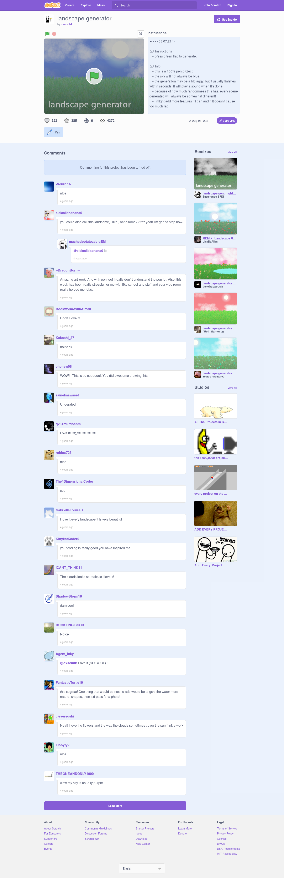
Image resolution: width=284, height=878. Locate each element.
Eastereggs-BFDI (213, 196)
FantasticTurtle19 (69, 682)
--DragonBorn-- (68, 270)
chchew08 (64, 366)
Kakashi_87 (65, 337)
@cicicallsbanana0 (88, 250)
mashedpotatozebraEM (87, 241)
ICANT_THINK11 (69, 567)
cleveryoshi (65, 716)
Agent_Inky (65, 653)
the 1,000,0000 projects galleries (211, 458)
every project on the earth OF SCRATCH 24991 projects (211, 494)
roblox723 (64, 452)
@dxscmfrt (68, 662)
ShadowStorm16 (69, 596)
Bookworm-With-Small (73, 308)
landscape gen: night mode (220, 193)
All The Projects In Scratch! (211, 422)
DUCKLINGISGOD (70, 625)
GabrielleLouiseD (69, 510)
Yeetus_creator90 (213, 376)
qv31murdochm (68, 423)
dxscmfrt (66, 24)
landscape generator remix (220, 283)
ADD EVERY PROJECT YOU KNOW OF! (211, 529)
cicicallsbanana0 (69, 212)
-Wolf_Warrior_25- (214, 331)
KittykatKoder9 (67, 538)
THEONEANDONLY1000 (75, 773)
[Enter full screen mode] (140, 33)
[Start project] (47, 34)
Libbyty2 (62, 744)
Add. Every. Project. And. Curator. (211, 565)
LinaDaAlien (210, 241)
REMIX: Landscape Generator (220, 238)
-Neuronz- (63, 184)
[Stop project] (54, 34)
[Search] (116, 5)
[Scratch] (52, 5)
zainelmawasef (67, 395)
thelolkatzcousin (213, 286)
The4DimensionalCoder (74, 481)
